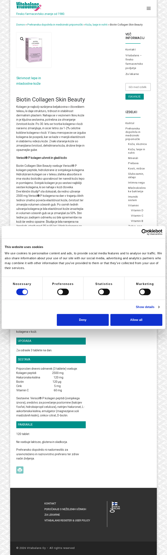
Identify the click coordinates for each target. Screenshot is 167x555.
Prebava (133, 163)
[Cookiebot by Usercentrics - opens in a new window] (144, 232)
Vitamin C (137, 215)
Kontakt (130, 49)
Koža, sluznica (137, 144)
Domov (20, 24)
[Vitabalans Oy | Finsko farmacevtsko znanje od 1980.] (28, 6)
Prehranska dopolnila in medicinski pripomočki (55, 24)
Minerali (133, 158)
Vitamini (133, 205)
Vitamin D (137, 210)
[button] (22, 39)
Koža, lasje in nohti (96, 24)
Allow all (136, 319)
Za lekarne (132, 74)
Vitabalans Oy (36, 547)
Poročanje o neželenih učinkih (65, 509)
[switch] (63, 292)
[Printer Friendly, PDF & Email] (19, 469)
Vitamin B (137, 220)
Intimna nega (136, 182)
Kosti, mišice (136, 168)
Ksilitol (129, 123)
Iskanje (134, 96)
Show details (145, 307)
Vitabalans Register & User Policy (67, 520)
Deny (82, 319)
